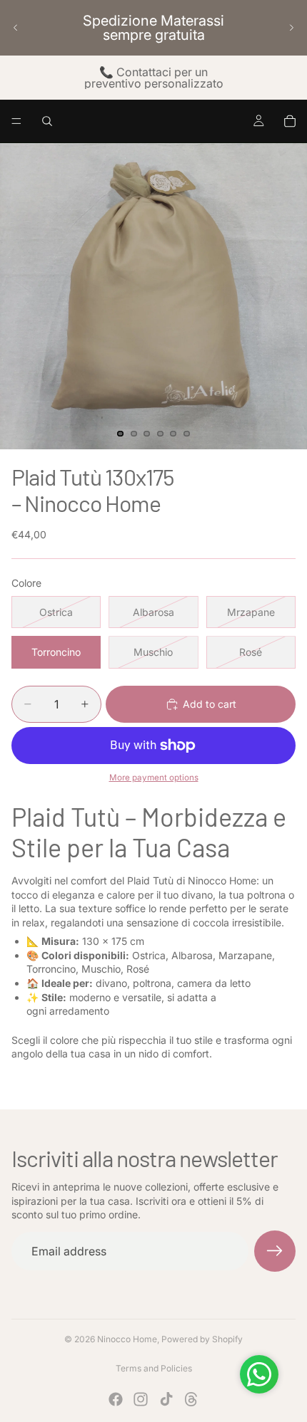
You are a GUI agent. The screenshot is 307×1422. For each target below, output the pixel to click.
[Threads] (191, 1399)
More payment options (153, 778)
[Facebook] (115, 1399)
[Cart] (290, 121)
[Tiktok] (166, 1399)
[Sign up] (275, 1251)
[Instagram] (140, 1399)
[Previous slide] (15, 27)
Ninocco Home (127, 1339)
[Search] (47, 121)
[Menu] (16, 121)
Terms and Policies (154, 1368)
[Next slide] (291, 27)
